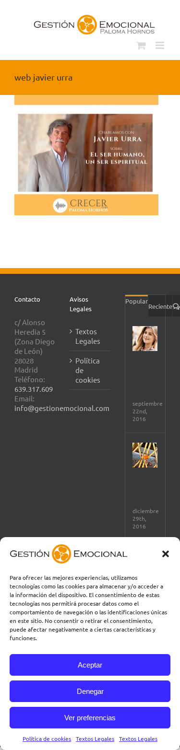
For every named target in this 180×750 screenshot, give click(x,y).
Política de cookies (47, 738)
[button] (165, 554)
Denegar (90, 691)
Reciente (160, 306)
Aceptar (90, 665)
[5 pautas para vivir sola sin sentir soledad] (144, 338)
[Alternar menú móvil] (161, 45)
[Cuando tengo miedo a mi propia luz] (144, 455)
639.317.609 (33, 388)
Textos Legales (95, 738)
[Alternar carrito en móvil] (141, 45)
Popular (136, 301)
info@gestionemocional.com (61, 407)
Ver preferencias (90, 718)
